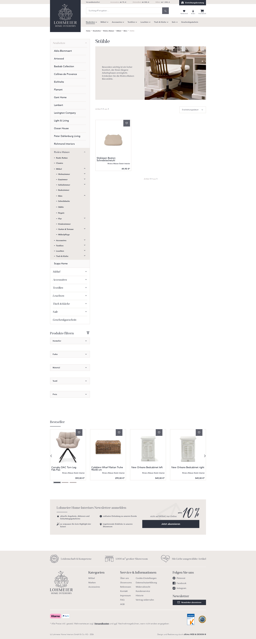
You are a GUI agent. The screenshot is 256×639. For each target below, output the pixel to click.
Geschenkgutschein (64, 319)
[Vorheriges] (51, 456)
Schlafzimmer (64, 185)
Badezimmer (63, 190)
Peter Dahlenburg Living (67, 136)
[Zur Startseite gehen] (65, 16)
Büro (60, 196)
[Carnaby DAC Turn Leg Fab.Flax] (68, 447)
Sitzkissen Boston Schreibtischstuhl (106, 159)
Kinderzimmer (64, 224)
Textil (55, 381)
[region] (128, 451)
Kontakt (124, 591)
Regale (61, 213)
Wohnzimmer (64, 174)
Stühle (61, 207)
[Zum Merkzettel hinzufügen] (126, 123)
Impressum (125, 595)
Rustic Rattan (62, 158)
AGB (122, 604)
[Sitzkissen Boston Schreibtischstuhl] (113, 138)
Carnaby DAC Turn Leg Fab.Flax (63, 468)
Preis (55, 394)
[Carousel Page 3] (73, 482)
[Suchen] (165, 10)
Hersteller (57, 341)
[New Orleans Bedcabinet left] (148, 447)
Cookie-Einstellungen (146, 578)
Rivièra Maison (62, 152)
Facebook (181, 583)
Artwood (59, 58)
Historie (139, 595)
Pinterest (181, 578)
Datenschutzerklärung (146, 582)
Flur (60, 218)
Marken (92, 582)
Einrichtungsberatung (194, 2)
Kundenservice (143, 591)
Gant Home (60, 97)
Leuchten (60, 251)
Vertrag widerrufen (145, 599)
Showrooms (126, 582)
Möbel (59, 169)
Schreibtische (64, 201)
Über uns (124, 578)
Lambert (58, 105)
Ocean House (61, 128)
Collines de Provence (65, 74)
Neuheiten (59, 43)
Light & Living (61, 120)
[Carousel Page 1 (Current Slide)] (57, 482)
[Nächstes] (205, 456)
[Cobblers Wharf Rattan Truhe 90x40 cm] (108, 447)
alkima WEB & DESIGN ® (195, 634)
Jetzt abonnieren (170, 523)
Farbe (55, 354)
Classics (59, 163)
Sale (55, 311)
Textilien (59, 245)
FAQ (122, 599)
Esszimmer (62, 179)
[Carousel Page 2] (65, 482)
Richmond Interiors (64, 144)
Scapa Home (61, 263)
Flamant (58, 89)
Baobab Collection (64, 66)
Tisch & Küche (62, 256)
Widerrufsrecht (143, 586)
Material (56, 367)
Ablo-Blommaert (63, 51)
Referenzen (125, 586)
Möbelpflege (64, 234)
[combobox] (124, 10)
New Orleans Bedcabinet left (147, 467)
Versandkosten (101, 623)
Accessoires (61, 240)
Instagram (181, 588)
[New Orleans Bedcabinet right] (188, 447)
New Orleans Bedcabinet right (187, 467)
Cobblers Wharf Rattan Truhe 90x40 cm (107, 468)
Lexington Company (65, 113)
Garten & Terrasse (66, 229)
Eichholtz (59, 82)
